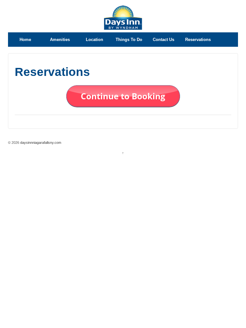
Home (25, 39)
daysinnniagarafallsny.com (40, 142)
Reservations (198, 39)
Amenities (60, 39)
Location (94, 39)
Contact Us (163, 39)
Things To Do (129, 39)
